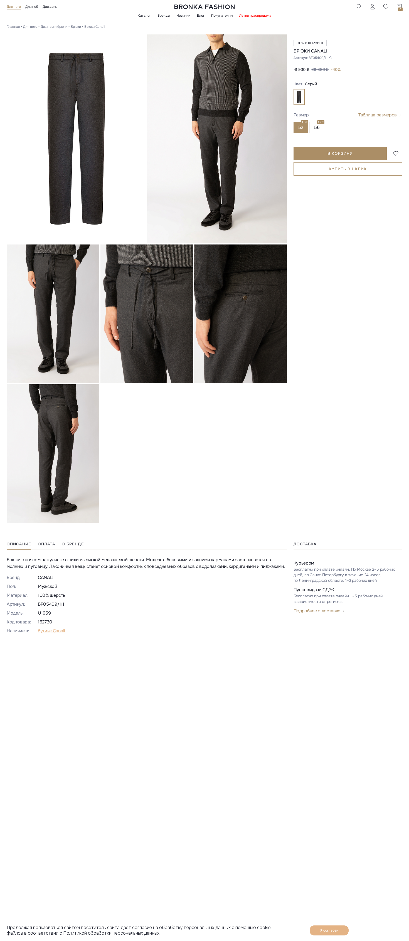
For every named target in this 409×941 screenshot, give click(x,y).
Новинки (183, 15)
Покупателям (222, 15)
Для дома (50, 6)
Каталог (144, 15)
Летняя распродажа (255, 15)
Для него (14, 6)
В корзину (340, 153)
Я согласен (329, 930)
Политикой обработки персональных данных (111, 933)
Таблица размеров (377, 115)
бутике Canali (51, 631)
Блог (200, 15)
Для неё (31, 6)
